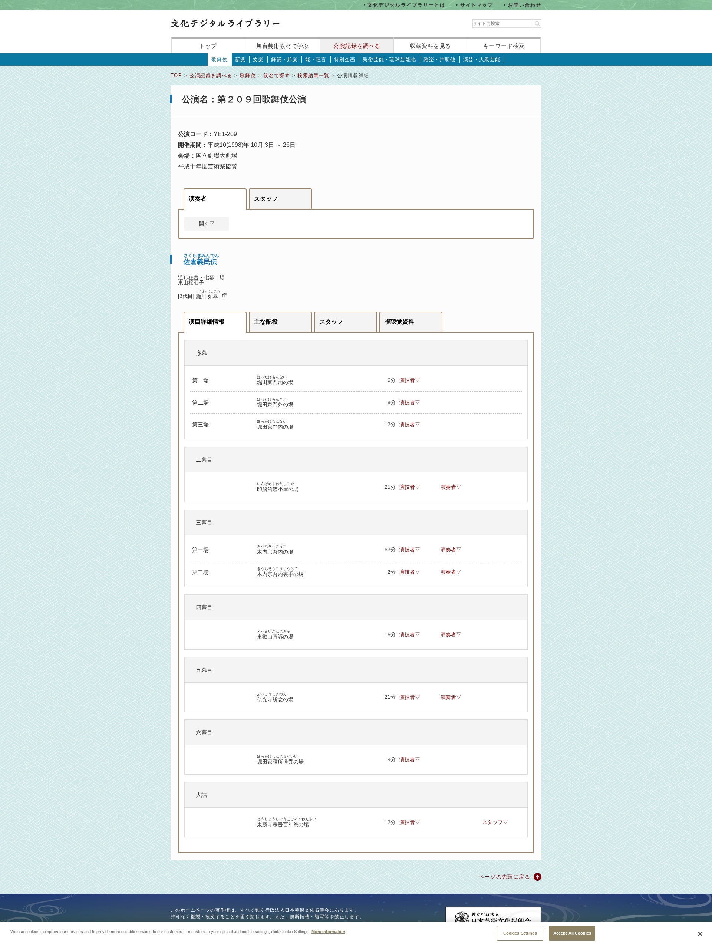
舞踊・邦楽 (284, 59)
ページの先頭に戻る (504, 877)
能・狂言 (316, 59)
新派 (240, 59)
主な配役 (266, 322)
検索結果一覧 (313, 75)
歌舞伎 (219, 59)
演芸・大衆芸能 (482, 59)
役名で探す (276, 75)
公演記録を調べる (356, 46)
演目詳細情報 (206, 322)
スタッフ (266, 198)
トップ (208, 46)
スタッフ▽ (495, 822)
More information (328, 931)
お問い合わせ (524, 4)
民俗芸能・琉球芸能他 (389, 59)
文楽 (258, 59)
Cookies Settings (520, 933)
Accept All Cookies (572, 933)
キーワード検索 (503, 46)
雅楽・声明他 (439, 59)
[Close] (700, 934)
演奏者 (198, 198)
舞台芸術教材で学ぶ (282, 46)
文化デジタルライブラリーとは (406, 4)
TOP (176, 75)
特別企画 (345, 59)
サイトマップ (477, 4)
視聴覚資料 (399, 322)
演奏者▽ (451, 487)
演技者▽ (409, 380)
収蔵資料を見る (430, 46)
